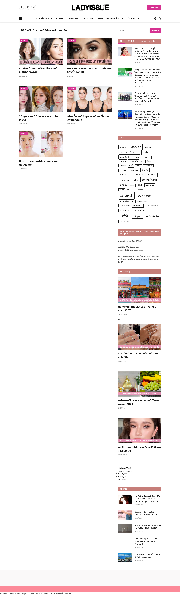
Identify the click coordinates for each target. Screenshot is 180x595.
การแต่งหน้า (136, 157)
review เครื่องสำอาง (129, 152)
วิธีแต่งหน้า (137, 174)
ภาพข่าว (152, 41)
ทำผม (149, 161)
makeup (148, 147)
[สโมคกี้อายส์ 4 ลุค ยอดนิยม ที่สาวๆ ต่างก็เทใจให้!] (89, 99)
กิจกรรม (142, 41)
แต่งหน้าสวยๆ (126, 201)
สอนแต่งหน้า (125, 180)
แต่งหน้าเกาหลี (125, 205)
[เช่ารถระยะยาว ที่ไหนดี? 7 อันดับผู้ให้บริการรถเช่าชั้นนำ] (125, 557)
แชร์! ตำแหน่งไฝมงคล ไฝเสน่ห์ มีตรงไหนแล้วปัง (139, 449)
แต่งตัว (122, 190)
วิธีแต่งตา (124, 174)
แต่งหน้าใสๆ (141, 210)
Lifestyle (88, 18)
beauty (123, 147)
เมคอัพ (132, 185)
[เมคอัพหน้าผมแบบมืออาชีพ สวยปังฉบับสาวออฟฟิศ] (41, 51)
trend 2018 (124, 157)
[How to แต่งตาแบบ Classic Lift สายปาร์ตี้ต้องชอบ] (89, 51)
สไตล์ (136, 180)
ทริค (142, 161)
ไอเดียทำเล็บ (152, 216)
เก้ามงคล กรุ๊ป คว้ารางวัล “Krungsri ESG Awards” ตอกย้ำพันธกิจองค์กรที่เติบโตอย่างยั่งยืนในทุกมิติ (146, 97)
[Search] (159, 18)
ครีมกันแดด (146, 157)
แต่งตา (130, 189)
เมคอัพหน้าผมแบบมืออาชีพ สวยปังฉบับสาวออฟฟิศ (39, 70)
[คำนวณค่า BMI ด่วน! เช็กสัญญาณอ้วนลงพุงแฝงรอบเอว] (125, 515)
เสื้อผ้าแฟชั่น (149, 185)
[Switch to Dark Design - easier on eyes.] (155, 18)
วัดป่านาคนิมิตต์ (124, 468)
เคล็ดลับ (123, 184)
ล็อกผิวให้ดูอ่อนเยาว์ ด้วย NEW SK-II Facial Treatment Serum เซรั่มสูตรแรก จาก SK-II (147, 499)
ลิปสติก (145, 170)
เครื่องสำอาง (149, 180)
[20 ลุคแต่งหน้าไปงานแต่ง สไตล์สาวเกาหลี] (41, 99)
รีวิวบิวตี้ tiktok (136, 18)
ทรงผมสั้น (133, 161)
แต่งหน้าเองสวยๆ (126, 210)
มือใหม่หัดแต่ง (148, 166)
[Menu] (20, 18)
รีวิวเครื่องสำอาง (44, 18)
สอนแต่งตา (151, 174)
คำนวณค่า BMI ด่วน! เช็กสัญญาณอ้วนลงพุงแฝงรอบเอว (147, 513)
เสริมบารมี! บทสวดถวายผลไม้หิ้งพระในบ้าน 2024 (139, 402)
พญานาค (122, 479)
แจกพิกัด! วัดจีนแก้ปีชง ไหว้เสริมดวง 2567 (137, 308)
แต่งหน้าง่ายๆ (144, 196)
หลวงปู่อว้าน (123, 473)
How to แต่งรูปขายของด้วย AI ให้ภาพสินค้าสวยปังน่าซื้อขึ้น (147, 526)
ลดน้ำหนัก (134, 170)
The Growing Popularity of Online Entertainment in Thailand (146, 541)
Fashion (73, 18)
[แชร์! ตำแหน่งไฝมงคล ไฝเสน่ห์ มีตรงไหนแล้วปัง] (139, 430)
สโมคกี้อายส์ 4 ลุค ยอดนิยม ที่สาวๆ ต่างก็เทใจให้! (88, 118)
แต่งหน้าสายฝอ (142, 201)
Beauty (60, 18)
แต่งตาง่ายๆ (141, 190)
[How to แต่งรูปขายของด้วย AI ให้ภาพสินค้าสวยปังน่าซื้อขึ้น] (125, 528)
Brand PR (131, 41)
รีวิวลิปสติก (124, 170)
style (145, 152)
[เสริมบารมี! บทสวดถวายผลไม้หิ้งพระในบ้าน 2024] (139, 384)
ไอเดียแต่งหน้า (125, 221)
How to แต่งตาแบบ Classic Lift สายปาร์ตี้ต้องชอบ (89, 70)
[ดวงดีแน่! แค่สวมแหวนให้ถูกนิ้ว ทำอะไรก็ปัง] (139, 337)
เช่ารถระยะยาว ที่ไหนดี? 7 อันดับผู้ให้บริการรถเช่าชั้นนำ (147, 555)
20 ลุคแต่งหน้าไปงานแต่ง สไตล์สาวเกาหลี (40, 118)
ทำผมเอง (123, 165)
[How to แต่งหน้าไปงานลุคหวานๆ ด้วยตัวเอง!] (41, 144)
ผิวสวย (138, 166)
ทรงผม (123, 161)
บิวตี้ (131, 165)
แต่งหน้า (126, 195)
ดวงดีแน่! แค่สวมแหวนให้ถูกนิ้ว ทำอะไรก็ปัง (138, 355)
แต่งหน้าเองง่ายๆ (152, 206)
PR (121, 41)
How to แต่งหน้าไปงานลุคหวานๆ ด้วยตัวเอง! (38, 163)
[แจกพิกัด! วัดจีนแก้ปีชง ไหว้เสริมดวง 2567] (139, 290)
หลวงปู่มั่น (122, 476)
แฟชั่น (124, 216)
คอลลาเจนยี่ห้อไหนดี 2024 (110, 18)
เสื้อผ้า (140, 185)
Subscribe (154, 7)
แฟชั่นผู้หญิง (137, 216)
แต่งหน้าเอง (138, 205)
